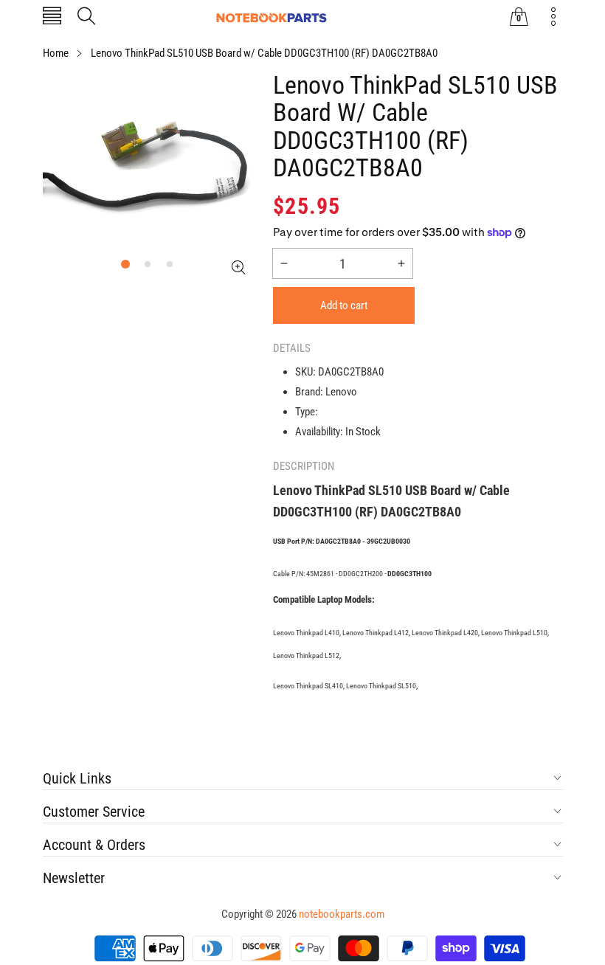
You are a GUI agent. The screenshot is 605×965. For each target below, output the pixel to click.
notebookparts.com (341, 914)
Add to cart (343, 305)
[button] (52, 17)
